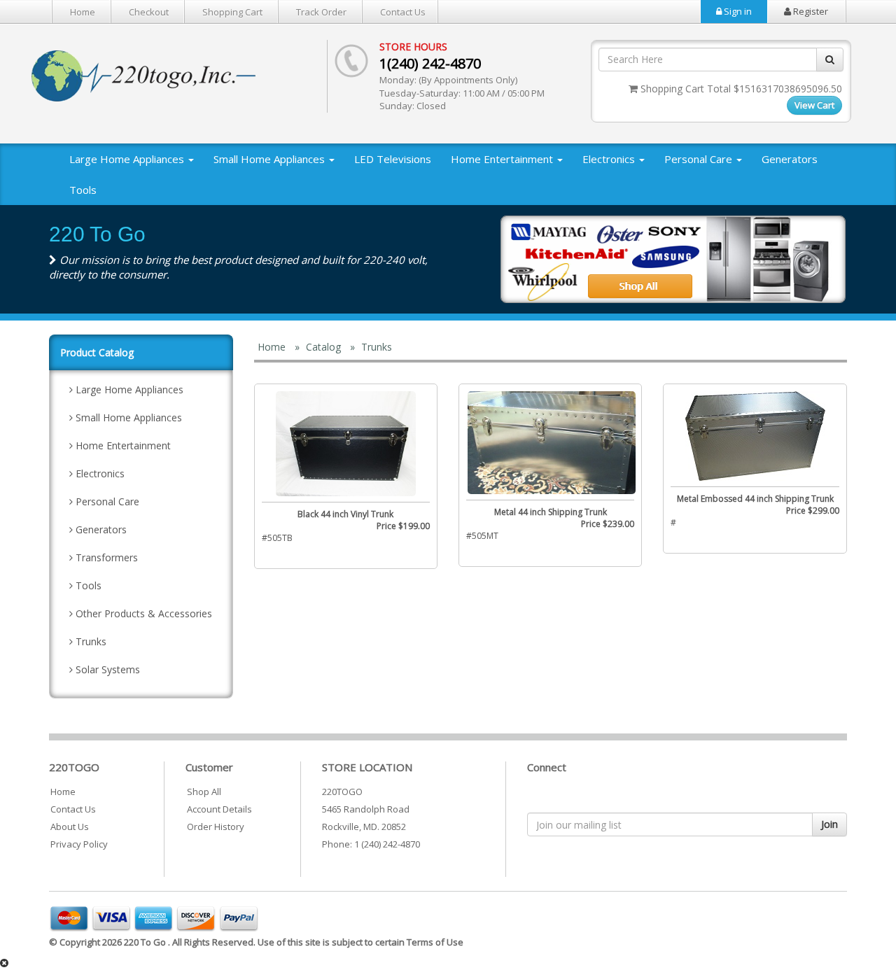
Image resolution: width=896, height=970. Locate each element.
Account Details (219, 809)
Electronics (610, 159)
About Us (69, 826)
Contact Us (403, 12)
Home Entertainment (503, 159)
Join (829, 824)
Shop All (204, 791)
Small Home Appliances (271, 159)
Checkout (149, 12)
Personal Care (699, 159)
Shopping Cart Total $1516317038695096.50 (740, 88)
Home (82, 12)
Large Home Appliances (128, 159)
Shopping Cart (232, 12)
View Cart (814, 105)
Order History (215, 826)
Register (809, 11)
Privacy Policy (79, 844)
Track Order (321, 12)
